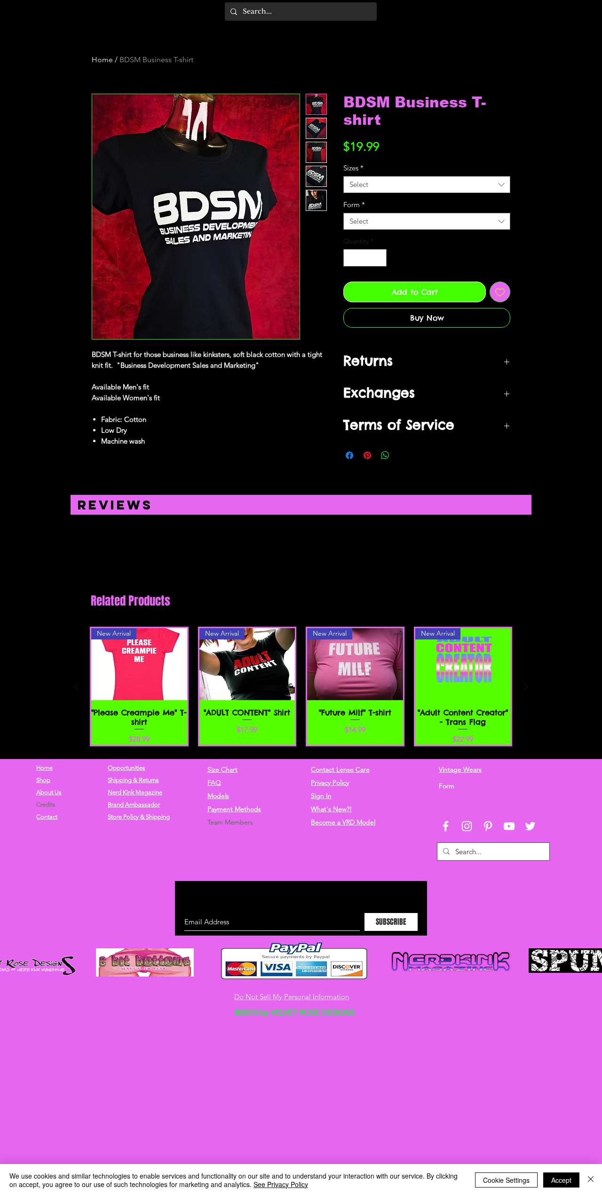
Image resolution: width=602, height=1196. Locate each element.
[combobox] (426, 184)
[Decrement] (350, 258)
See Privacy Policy (280, 1184)
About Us (49, 792)
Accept (561, 1180)
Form (354, 205)
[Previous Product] (76, 686)
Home (102, 59)
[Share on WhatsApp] (385, 455)
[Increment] (379, 258)
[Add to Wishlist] (500, 292)
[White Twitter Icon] (530, 826)
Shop (43, 780)
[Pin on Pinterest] (367, 455)
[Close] (590, 1180)
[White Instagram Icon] (467, 826)
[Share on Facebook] (349, 455)
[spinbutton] (364, 258)
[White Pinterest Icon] (488, 826)
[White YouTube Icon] (509, 826)
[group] (301, 686)
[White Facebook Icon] (445, 826)
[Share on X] (403, 455)
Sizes (353, 168)
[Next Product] (525, 686)
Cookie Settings (506, 1180)
